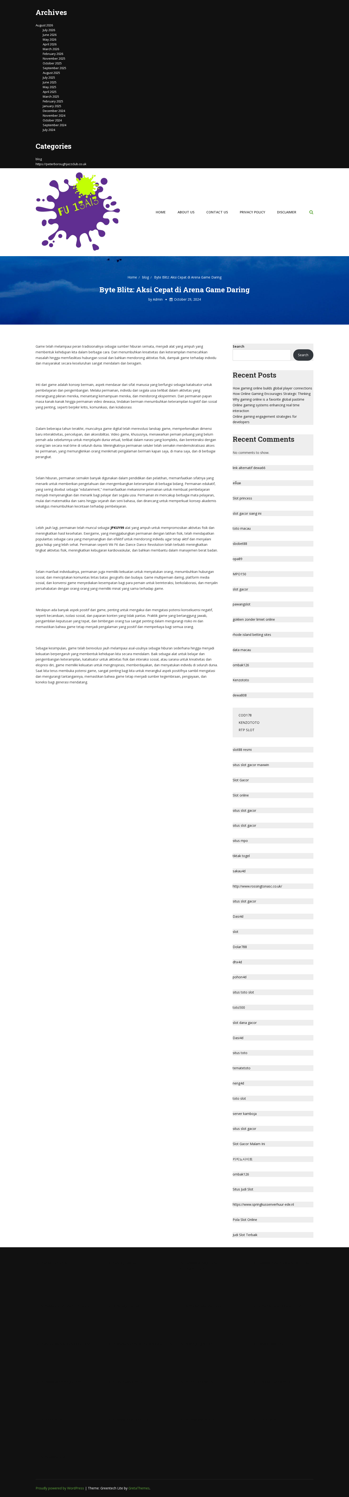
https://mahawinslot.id (197, 1419)
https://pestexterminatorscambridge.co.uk (140, 1344)
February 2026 (53, 54)
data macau (242, 650)
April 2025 (50, 92)
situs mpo (240, 840)
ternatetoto (241, 1068)
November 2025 (54, 58)
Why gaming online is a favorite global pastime (268, 399)
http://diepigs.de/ (265, 1419)
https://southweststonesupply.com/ (63, 1344)
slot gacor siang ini (247, 513)
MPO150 (239, 574)
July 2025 (49, 77)
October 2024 (52, 120)
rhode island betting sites (252, 634)
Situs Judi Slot (243, 1189)
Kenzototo (241, 680)
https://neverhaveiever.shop (201, 1306)
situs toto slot (243, 992)
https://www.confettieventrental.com (64, 1306)
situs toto (240, 1053)
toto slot (239, 1098)
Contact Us (217, 212)
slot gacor (240, 589)
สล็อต (237, 483)
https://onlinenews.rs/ (196, 1381)
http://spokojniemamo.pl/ (272, 1381)
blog (39, 159)
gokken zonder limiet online (254, 619)
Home (161, 212)
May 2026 (49, 39)
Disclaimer (286, 212)
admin (158, 299)
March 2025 (51, 96)
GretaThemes (139, 1488)
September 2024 (54, 125)
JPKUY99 (117, 527)
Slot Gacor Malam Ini (249, 1144)
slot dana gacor (245, 1022)
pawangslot (241, 604)
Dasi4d (238, 916)
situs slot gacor (244, 810)
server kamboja (245, 1113)
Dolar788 (240, 947)
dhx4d (237, 962)
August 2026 (44, 25)
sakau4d (239, 871)
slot (235, 931)
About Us (186, 212)
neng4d (238, 1083)
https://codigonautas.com (127, 1306)
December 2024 (54, 111)
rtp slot (247, 730)
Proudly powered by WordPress (60, 1488)
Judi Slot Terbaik (245, 1235)
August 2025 (51, 73)
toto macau (242, 528)
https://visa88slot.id (50, 1457)
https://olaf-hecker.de (52, 1263)
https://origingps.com (196, 1344)
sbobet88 (240, 543)
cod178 (245, 715)
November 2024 (54, 115)
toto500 (239, 1007)
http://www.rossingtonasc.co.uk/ (257, 886)
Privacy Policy (252, 212)
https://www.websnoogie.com (58, 1381)
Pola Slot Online (245, 1219)
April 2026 (50, 44)
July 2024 (49, 130)
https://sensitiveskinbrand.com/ (277, 1306)
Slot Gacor (241, 780)
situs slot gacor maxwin (251, 765)
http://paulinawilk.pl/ (268, 1344)
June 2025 (50, 82)
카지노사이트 (243, 1159)
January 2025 (52, 106)
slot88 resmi (242, 749)
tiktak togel (241, 856)
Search (238, 346)
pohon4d (239, 977)
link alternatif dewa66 (249, 467)
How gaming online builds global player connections (272, 388)
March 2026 (51, 49)
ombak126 (241, 665)
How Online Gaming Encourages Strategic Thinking (272, 393)
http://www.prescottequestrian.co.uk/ (281, 1263)
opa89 (237, 559)
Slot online (241, 795)
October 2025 (52, 63)
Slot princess (242, 498)
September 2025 (54, 68)
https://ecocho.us (49, 1419)
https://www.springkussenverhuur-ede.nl (263, 1204)
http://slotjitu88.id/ (122, 1263)
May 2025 (49, 87)
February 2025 (53, 101)
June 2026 (50, 35)
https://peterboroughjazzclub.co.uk (61, 164)
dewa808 (240, 695)
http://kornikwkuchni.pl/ (125, 1381)
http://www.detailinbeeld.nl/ (129, 1419)
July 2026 (49, 30)
